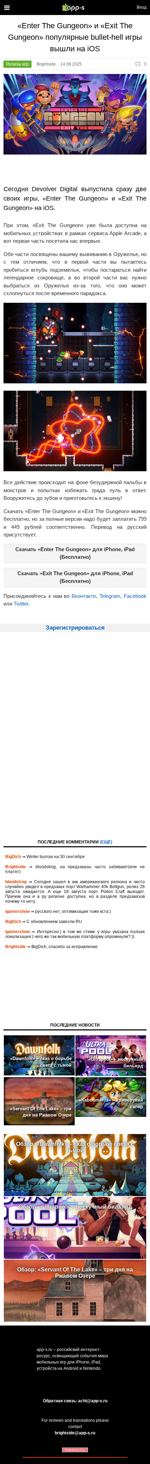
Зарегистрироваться (75, 627)
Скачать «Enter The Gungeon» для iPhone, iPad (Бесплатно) (75, 553)
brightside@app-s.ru (75, 1433)
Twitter (21, 604)
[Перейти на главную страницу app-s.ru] (75, 7)
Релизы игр (17, 64)
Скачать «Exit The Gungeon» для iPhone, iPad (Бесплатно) (75, 577)
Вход (142, 7)
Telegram (109, 596)
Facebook (135, 596)
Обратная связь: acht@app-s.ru (75, 1400)
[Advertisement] (75, 735)
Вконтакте (84, 596)
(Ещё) (106, 842)
